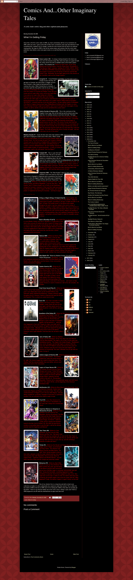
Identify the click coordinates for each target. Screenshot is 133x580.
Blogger (74, 567)
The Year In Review (93, 143)
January (90, 255)
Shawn (90, 310)
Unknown (90, 312)
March (90, 250)
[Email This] (53, 498)
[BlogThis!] (55, 498)
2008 (88, 139)
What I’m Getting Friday (94, 147)
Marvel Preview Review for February (97, 152)
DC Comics (103, 271)
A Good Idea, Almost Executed (96, 168)
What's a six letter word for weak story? (98, 186)
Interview (102, 277)
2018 (88, 118)
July (89, 241)
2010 (88, 134)
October (90, 235)
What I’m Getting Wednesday (95, 166)
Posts (88, 94)
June (89, 244)
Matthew (90, 307)
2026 (88, 105)
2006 (88, 260)
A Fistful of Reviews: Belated (95, 171)
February (90, 253)
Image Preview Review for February (97, 188)
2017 (88, 121)
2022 (88, 109)
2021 (88, 111)
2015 (88, 123)
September (91, 237)
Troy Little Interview (93, 177)
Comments (90, 97)
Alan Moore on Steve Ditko (95, 221)
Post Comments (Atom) (37, 557)
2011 (88, 132)
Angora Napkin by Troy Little (95, 179)
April (89, 248)
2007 (88, 258)
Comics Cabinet (104, 267)
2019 (88, 116)
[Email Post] (50, 497)
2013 (88, 127)
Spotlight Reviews (102, 285)
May (89, 246)
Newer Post (27, 554)
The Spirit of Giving (93, 154)
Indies (101, 275)
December (91, 141)
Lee (89, 305)
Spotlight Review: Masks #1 (95, 219)
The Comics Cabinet (93, 202)
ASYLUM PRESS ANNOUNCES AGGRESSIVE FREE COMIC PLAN (98, 205)
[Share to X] (57, 498)
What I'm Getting (32, 499)
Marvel (102, 279)
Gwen (90, 299)
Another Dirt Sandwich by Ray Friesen (98, 195)
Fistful (101, 273)
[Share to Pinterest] (61, 498)
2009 (88, 137)
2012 (88, 130)
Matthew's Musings (102, 281)
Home (51, 554)
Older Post (76, 554)
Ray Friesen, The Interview (95, 193)
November (91, 232)
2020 (88, 114)
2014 (88, 125)
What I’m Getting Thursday (95, 229)
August (90, 239)
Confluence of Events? (94, 150)
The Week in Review (103, 288)
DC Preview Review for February (96, 190)
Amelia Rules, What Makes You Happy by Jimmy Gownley (98, 224)
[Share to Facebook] (59, 498)
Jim (89, 302)
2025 (88, 107)
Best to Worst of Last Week (95, 145)
